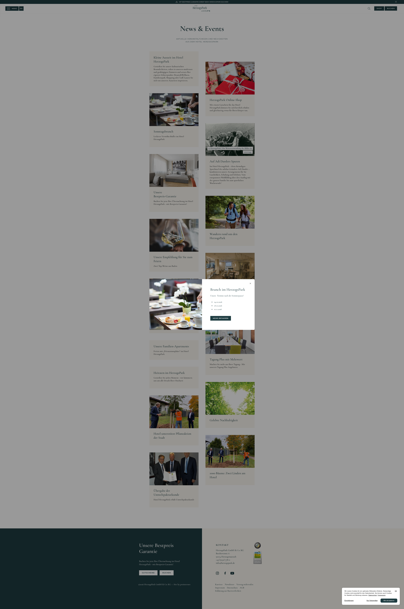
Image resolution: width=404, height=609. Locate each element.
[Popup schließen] (250, 283)
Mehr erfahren (220, 318)
